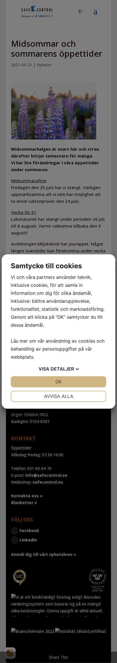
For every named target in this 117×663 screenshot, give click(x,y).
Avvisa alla (58, 396)
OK (58, 381)
